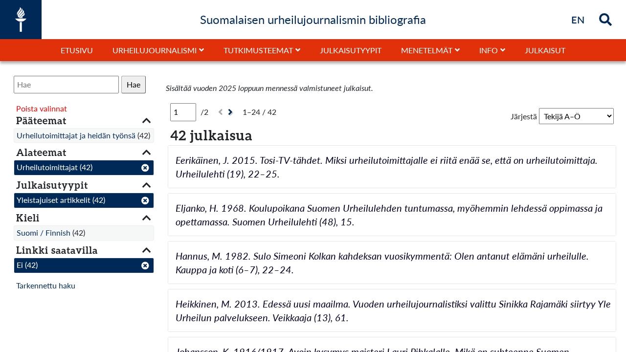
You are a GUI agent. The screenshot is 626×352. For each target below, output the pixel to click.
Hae (133, 84)
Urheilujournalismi (154, 50)
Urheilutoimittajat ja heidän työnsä (76, 135)
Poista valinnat (41, 108)
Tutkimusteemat (258, 50)
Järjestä (524, 116)
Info (488, 50)
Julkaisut (545, 50)
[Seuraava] (231, 112)
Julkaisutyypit (350, 50)
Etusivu (77, 50)
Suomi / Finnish (43, 232)
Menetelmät (426, 50)
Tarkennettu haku (45, 285)
